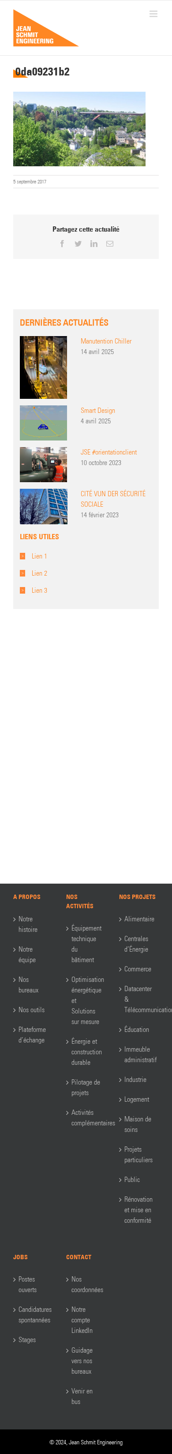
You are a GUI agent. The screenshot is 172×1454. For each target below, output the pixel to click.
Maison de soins (137, 1124)
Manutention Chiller (106, 341)
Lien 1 (39, 556)
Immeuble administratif (139, 1054)
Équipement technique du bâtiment (86, 944)
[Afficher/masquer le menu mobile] (154, 13)
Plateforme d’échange (32, 1034)
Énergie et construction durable (86, 1052)
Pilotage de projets (85, 1087)
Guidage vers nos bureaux (82, 1360)
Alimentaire (139, 919)
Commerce (137, 969)
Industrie (135, 1079)
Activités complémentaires (86, 1117)
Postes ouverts (28, 1284)
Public (132, 1179)
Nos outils (32, 1010)
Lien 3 (39, 590)
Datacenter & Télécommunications (139, 999)
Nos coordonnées (86, 1284)
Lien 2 (39, 573)
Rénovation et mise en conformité (138, 1210)
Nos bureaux (28, 984)
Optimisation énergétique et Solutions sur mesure (86, 1000)
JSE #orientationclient (109, 452)
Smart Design (98, 410)
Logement (136, 1099)
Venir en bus (82, 1396)
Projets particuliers (138, 1154)
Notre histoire (28, 924)
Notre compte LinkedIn (82, 1320)
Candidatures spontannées (34, 1314)
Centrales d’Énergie (136, 944)
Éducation (136, 1029)
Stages (27, 1340)
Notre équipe (27, 954)
